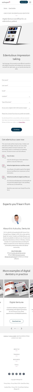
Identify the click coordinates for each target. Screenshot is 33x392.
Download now (16, 321)
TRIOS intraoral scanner (18, 255)
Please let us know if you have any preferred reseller (16, 113)
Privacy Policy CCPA (15, 383)
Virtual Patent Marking (23, 387)
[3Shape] (6, 2)
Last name (5, 85)
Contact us (6, 336)
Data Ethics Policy (25, 383)
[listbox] (16, 101)
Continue (16, 129)
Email (3, 91)
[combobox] (16, 96)
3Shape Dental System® (11, 257)
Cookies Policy (7, 387)
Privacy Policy (22, 122)
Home (5, 8)
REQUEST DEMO (24, 2)
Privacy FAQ (14, 387)
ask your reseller (12, 336)
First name (5, 80)
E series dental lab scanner (18, 253)
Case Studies (12, 8)
